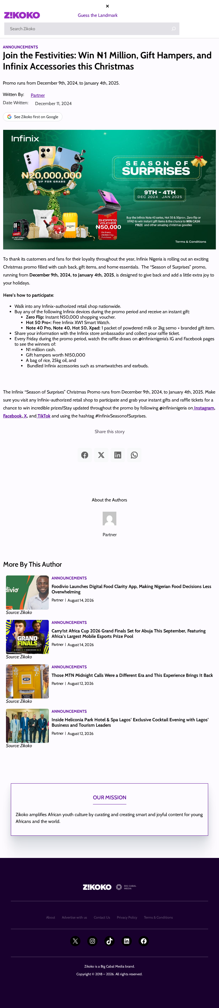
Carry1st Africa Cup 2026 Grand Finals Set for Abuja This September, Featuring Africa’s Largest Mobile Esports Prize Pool (129, 633)
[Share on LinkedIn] (118, 455)
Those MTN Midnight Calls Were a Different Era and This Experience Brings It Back (132, 675)
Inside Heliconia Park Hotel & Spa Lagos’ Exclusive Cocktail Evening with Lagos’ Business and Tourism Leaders (130, 722)
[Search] (173, 28)
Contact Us (102, 917)
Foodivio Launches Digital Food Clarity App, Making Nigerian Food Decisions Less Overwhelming (131, 589)
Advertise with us (74, 917)
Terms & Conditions (158, 917)
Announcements (20, 47)
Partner (38, 95)
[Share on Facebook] (85, 455)
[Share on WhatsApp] (134, 455)
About (50, 917)
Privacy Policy (127, 917)
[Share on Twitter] (101, 455)
